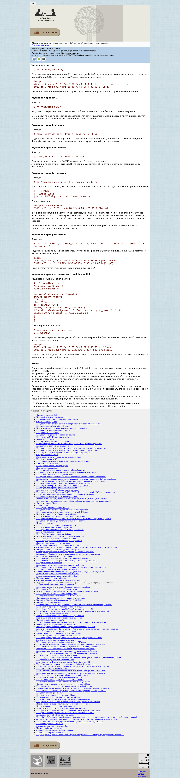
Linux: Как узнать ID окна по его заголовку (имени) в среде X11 (63, 662)
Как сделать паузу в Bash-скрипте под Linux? (55, 715)
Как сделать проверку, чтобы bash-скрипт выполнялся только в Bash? (65, 713)
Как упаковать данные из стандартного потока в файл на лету (62, 545)
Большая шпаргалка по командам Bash (52, 726)
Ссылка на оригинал (40, 45)
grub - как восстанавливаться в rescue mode (54, 556)
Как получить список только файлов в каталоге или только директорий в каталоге (70, 481)
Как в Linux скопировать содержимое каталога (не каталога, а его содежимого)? (69, 721)
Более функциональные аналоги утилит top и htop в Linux (60, 708)
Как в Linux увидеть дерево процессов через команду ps (59, 607)
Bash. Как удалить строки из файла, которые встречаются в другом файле (67, 591)
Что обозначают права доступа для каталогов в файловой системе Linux (66, 664)
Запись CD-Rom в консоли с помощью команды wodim (59, 618)
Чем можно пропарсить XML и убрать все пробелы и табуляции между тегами (69, 444)
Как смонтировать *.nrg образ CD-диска (53, 426)
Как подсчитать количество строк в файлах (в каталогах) (60, 530)
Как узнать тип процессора (47, 433)
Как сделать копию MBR (46, 459)
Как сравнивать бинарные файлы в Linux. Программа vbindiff (62, 558)
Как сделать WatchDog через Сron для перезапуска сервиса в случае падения (68, 554)
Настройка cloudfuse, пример (48, 602)
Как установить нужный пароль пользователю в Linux (59, 677)
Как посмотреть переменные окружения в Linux (56, 538)
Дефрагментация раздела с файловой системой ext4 (57, 574)
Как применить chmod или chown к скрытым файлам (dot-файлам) (64, 686)
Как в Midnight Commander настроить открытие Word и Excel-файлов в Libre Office (71, 671)
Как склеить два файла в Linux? (49, 724)
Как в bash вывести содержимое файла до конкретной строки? (62, 675)
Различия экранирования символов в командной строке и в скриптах (65, 483)
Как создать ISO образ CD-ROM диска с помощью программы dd (63, 485)
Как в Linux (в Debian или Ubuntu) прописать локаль (58, 589)
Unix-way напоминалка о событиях (51, 578)
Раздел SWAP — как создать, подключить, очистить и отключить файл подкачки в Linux (73, 666)
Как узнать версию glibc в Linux (49, 693)
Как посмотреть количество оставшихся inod (55, 585)
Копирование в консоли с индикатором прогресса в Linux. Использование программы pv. (74, 605)
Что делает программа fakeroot (49, 563)
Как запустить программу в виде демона (53, 446)
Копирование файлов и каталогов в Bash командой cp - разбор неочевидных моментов (72, 688)
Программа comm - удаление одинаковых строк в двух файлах (62, 428)
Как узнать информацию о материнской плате (55, 435)
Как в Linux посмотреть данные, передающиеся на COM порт (62, 512)
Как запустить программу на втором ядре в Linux (57, 497)
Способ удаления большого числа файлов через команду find (61, 580)
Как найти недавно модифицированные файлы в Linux (59, 635)
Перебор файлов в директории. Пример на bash (56, 624)
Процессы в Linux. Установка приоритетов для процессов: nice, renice (65, 649)
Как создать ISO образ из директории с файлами (56, 488)
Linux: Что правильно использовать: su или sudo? (57, 655)
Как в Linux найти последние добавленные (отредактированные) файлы (66, 651)
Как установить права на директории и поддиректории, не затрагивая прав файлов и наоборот (76, 479)
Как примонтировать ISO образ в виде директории (57, 490)
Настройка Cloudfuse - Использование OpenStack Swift (59, 600)
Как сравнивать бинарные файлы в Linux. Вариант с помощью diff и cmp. (67, 560)
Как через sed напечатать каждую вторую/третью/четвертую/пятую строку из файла (71, 691)
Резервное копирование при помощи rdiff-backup (56, 576)
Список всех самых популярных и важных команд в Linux (60, 598)
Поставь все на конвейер (46, 468)
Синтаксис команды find (46, 415)
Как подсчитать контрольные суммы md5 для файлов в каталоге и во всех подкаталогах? (73, 501)
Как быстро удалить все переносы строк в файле (56, 569)
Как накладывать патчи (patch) (49, 532)
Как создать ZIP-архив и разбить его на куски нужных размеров (63, 452)
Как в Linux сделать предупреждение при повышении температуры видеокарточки (71, 567)
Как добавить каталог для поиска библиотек (54, 534)
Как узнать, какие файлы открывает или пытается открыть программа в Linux (69, 638)
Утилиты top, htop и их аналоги (49, 732)
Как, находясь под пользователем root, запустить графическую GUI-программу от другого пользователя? (80, 735)
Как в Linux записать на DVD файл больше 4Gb (56, 474)
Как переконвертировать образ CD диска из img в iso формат (61, 516)
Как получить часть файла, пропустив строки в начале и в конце (63, 461)
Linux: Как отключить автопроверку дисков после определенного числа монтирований (72, 611)
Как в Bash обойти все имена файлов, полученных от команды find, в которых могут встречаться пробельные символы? (86, 717)
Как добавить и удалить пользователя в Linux (55, 660)
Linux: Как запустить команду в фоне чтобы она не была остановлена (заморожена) (71, 644)
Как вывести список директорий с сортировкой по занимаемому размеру (67, 646)
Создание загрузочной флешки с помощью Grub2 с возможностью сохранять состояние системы (76, 547)
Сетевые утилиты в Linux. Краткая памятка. (54, 730)
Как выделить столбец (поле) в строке (52, 466)
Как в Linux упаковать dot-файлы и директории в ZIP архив (61, 642)
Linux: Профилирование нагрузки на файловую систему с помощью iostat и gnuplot (71, 622)
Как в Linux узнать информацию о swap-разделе (56, 594)
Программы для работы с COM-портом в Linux (56, 514)
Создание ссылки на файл (47, 455)
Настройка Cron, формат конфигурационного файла (58, 549)
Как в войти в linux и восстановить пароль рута (56, 525)
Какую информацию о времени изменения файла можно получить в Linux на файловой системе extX (78, 657)
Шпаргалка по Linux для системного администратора (58, 633)
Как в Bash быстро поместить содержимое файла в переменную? (63, 699)
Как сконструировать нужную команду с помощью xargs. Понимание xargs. (68, 450)
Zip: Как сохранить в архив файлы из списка (55, 640)
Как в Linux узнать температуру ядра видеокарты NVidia (60, 565)
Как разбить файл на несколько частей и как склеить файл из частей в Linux (68, 702)
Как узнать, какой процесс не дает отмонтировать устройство (62, 510)
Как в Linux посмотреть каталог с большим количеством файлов (63, 587)
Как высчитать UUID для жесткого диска (53, 437)
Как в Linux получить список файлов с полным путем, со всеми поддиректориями (70, 673)
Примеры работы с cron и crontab (50, 728)
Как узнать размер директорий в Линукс (53, 430)
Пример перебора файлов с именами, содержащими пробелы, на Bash (65, 627)
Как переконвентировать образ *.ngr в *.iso (54, 527)
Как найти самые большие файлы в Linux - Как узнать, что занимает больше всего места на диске (77, 629)
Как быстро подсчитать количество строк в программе (59, 541)
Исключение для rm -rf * (46, 523)
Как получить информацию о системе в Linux (55, 695)
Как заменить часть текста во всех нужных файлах (57, 419)
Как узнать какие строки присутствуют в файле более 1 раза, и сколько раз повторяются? (73, 519)
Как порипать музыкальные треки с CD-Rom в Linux (58, 596)
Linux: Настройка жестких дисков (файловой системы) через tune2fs (64, 609)
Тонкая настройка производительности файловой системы (60, 470)
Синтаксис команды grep (46, 422)
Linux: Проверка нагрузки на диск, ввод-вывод (56, 631)
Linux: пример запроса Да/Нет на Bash (52, 613)
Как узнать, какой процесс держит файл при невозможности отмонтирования (68, 424)
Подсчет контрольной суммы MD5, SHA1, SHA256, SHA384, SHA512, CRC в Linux (71, 499)
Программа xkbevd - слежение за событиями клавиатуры (60, 536)
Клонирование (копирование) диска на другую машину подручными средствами (70, 571)
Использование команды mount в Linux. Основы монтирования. (63, 704)
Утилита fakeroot (43, 505)
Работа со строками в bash (47, 463)
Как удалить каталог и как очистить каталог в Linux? (58, 697)
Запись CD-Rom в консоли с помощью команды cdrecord (60, 616)
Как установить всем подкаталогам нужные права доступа (60, 521)
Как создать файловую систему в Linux (52, 508)
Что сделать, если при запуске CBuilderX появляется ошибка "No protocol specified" (71, 477)
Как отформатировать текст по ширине (52, 441)
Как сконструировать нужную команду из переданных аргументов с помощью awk (71, 448)
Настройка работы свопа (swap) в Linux (52, 620)
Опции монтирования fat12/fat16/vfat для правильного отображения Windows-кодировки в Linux (76, 719)
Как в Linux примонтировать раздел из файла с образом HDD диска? (65, 494)
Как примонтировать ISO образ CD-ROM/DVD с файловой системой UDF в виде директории (75, 492)
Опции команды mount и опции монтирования (56, 706)
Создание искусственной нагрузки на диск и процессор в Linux (63, 684)
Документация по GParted (47, 503)
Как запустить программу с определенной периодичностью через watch (66, 472)
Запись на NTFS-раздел (46, 439)
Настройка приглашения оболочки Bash (53, 543)
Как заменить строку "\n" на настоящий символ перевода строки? (63, 682)
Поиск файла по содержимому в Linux (52, 417)
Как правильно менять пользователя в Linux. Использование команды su (66, 653)
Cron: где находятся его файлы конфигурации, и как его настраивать (65, 552)
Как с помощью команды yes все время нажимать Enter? (59, 680)
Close (33, 3)
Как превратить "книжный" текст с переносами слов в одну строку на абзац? (68, 710)
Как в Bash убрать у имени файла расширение (55, 669)
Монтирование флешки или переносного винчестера (58, 457)
